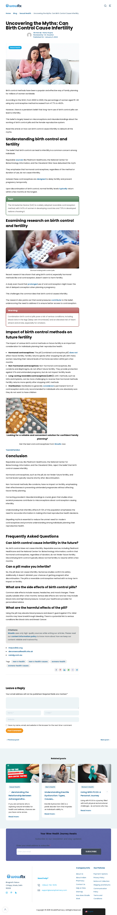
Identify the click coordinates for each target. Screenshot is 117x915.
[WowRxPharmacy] (14, 5)
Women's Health (88, 787)
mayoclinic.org (15, 647)
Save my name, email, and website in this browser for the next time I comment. (40, 725)
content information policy (24, 636)
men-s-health (19, 661)
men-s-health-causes (38, 661)
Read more (14, 816)
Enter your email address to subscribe (33, 846)
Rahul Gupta (48, 32)
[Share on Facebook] (56, 670)
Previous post (13, 740)
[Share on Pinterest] (60, 670)
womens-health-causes (18, 666)
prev (10, 791)
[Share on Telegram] (77, 670)
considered (48, 386)
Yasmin (9, 450)
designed (41, 179)
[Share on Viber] (72, 670)
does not (73, 352)
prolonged (33, 284)
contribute (56, 300)
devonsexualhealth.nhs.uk (20, 651)
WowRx (58, 444)
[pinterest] (11, 892)
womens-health (58, 661)
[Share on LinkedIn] (64, 670)
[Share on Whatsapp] (68, 670)
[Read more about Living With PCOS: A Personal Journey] (94, 773)
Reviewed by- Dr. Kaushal (43, 35)
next (107, 791)
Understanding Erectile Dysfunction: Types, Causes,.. (57, 795)
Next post (105, 740)
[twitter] (16, 892)
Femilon (16, 450)
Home (8, 13)
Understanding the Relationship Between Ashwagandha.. (20, 795)
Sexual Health (25, 13)
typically (63, 188)
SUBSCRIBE (91, 852)
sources (19, 160)
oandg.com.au (15, 655)
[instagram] (7, 892)
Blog (15, 13)
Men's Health (50, 787)
